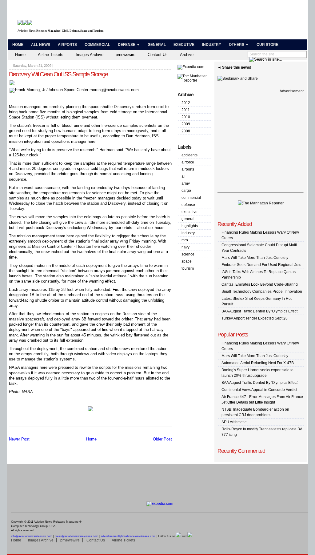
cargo (186, 190)
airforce (187, 162)
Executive (183, 44)
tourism (187, 268)
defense (188, 205)
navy (185, 247)
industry (188, 233)
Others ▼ (239, 44)
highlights (189, 226)
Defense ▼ (129, 44)
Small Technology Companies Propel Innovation (261, 291)
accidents (189, 155)
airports (187, 169)
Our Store (267, 44)
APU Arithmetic (233, 422)
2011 (185, 110)
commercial (191, 197)
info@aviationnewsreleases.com (31, 536)
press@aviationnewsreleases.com (76, 536)
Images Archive (89, 54)
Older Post (162, 439)
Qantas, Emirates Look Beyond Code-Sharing (259, 284)
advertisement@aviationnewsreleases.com (128, 536)
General (157, 44)
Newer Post (19, 439)
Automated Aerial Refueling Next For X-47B (257, 363)
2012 (185, 103)
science (187, 254)
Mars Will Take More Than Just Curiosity (254, 257)
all (183, 176)
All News (40, 44)
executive (189, 212)
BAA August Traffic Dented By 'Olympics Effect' (259, 311)
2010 (185, 117)
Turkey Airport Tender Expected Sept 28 (254, 318)
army (185, 183)
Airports (67, 44)
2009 (185, 124)
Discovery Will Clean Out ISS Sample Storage (58, 74)
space (186, 261)
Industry (211, 44)
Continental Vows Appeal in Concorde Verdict (259, 390)
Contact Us (158, 54)
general (187, 219)
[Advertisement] (233, 21)
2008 (185, 131)
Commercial (97, 44)
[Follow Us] (178, 536)
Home (17, 44)
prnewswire (125, 54)
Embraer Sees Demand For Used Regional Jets (261, 265)
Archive (186, 54)
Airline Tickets (50, 54)
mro (184, 240)
